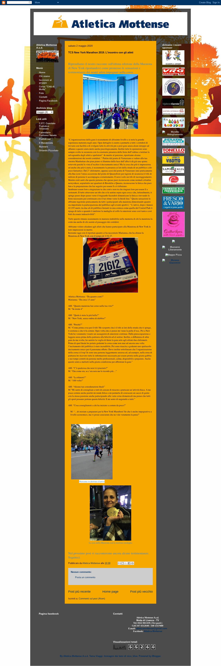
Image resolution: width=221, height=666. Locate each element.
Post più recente (79, 591)
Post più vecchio (141, 591)
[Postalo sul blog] (122, 563)
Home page (110, 591)
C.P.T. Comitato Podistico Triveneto (47, 126)
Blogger (156, 656)
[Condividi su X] (126, 563)
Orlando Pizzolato (48, 150)
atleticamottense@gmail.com (151, 628)
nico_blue (132, 656)
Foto (41, 93)
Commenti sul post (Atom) (92, 598)
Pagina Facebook (48, 100)
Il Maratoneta (46, 143)
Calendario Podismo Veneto (48, 134)
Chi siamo (44, 76)
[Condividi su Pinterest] (132, 563)
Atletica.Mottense (153, 631)
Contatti (43, 97)
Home (42, 72)
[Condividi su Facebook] (129, 563)
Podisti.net (45, 139)
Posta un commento (85, 577)
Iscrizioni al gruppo (45, 81)
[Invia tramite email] (119, 563)
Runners (43, 146)
